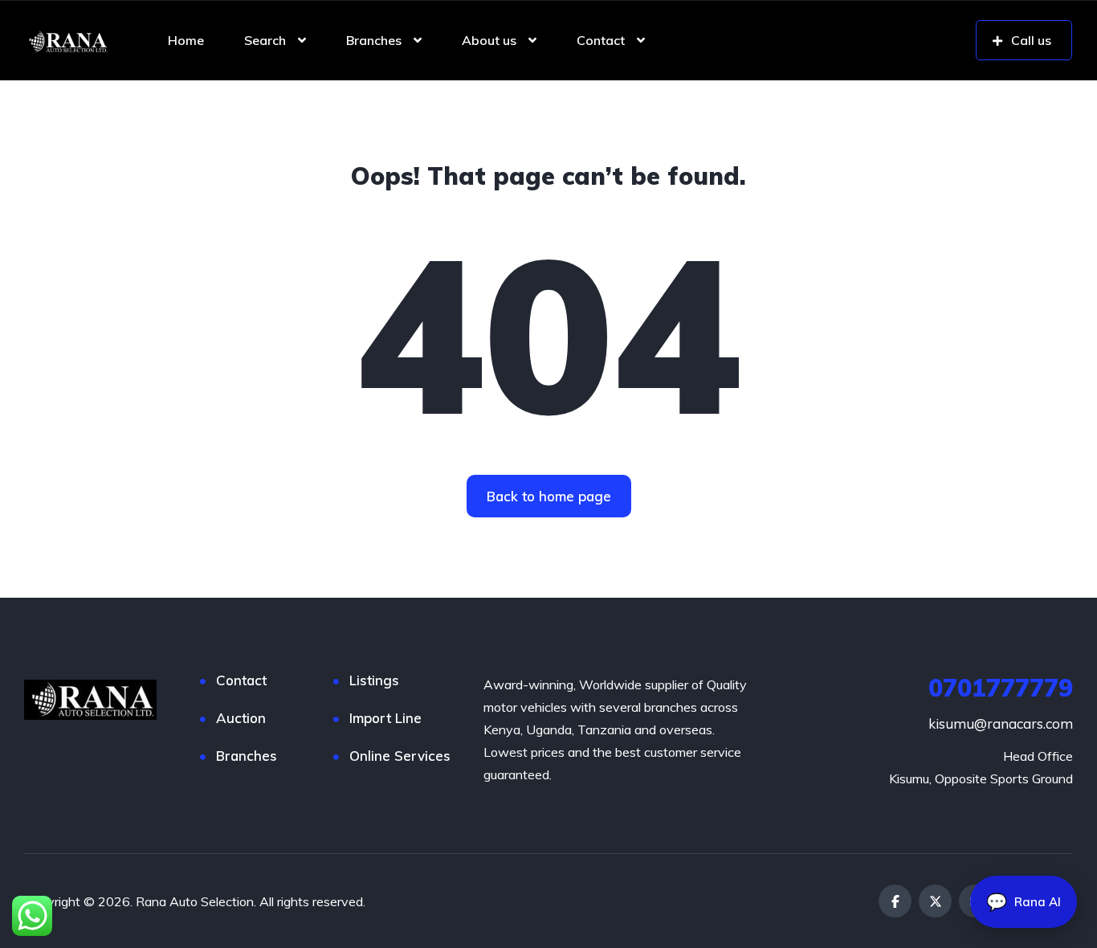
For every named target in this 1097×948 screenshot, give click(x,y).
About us (489, 40)
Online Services (400, 755)
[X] (935, 901)
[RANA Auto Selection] (66, 40)
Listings (374, 680)
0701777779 (1000, 687)
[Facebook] (895, 901)
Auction (241, 717)
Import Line (385, 717)
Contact (601, 40)
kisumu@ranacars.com (1000, 723)
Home (186, 40)
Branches (374, 40)
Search (265, 40)
